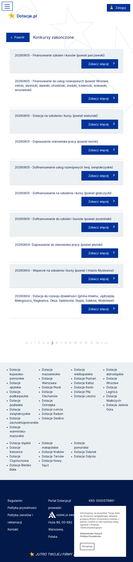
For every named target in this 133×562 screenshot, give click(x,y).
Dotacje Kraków (53, 452)
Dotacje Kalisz (84, 383)
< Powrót (17, 37)
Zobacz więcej (98, 64)
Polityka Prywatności (90, 536)
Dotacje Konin (83, 387)
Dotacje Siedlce (53, 418)
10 (75, 343)
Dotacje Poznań (85, 378)
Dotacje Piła (82, 392)
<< (27, 343)
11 (80, 343)
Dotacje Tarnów (53, 456)
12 (86, 343)
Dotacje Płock (51, 387)
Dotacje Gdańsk (85, 452)
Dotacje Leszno (85, 396)
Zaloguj (121, 8)
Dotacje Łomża (52, 409)
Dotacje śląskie (20, 443)
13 (91, 343)
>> (106, 343)
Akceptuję (87, 546)
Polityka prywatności (22, 508)
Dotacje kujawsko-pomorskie (17, 374)
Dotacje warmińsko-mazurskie (18, 431)
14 (97, 343)
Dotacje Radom (52, 414)
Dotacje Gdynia (85, 456)
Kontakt (13, 529)
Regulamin (15, 500)
